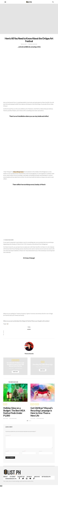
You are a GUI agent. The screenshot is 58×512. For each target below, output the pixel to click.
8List (32, 404)
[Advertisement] (29, 497)
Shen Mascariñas (18, 368)
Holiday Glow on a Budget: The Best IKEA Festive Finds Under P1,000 (14, 412)
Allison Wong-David (18, 171)
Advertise (21, 476)
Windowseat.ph (11, 478)
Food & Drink (15, 360)
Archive (37, 476)
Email (23, 451)
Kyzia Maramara (45, 366)
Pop (42, 361)
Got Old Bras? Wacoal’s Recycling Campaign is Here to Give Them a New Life (42, 412)
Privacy (29, 476)
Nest (5, 404)
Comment (7, 435)
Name (7, 451)
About (5, 476)
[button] (27, 420)
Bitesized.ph (46, 476)
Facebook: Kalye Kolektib (9, 239)
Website (40, 451)
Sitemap (12, 476)
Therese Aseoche (29, 353)
